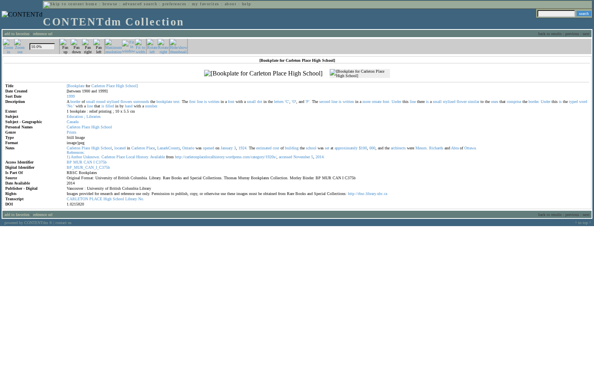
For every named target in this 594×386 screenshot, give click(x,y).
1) (68, 157)
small (90, 101)
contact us (63, 222)
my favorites (205, 4)
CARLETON (77, 199)
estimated (264, 148)
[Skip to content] (64, 4)
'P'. (308, 101)
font (231, 101)
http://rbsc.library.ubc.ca (367, 193)
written (213, 101)
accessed (285, 157)
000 (372, 148)
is (205, 101)
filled (109, 106)
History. (142, 157)
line (200, 101)
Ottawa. (470, 148)
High (120, 86)
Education (75, 116)
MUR (77, 162)
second (324, 101)
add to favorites (16, 33)
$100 (363, 148)
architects (398, 148)
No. (141, 199)
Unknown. (91, 157)
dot (259, 101)
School (106, 127)
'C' (287, 101)
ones (494, 101)
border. (534, 101)
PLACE (95, 199)
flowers (126, 101)
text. (177, 101)
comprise (514, 101)
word (583, 101)
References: (76, 152)
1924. (243, 148)
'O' (294, 101)
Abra (455, 148)
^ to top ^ (583, 222)
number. (151, 106)
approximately (346, 148)
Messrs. (421, 148)
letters (279, 101)
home (91, 4)
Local (130, 157)
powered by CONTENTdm (28, 222)
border (75, 101)
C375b (101, 162)
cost (276, 148)
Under (396, 101)
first (192, 101)
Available (157, 157)
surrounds (141, 101)
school (311, 148)
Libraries (93, 116)
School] (131, 86)
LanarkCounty (168, 148)
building (292, 148)
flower (462, 101)
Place (110, 86)
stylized (113, 101)
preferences (174, 4)
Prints (71, 132)
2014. (320, 157)
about (230, 4)
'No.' (70, 106)
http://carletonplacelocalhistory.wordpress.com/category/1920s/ (225, 157)
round (100, 101)
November (301, 157)
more (366, 101)
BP (69, 162)
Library (131, 199)
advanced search (140, 4)
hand (129, 106)
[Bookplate (75, 86)
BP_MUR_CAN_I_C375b (88, 167)
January (227, 148)
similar (473, 101)
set (327, 148)
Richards (436, 148)
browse (110, 4)
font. (386, 101)
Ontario (188, 148)
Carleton (98, 86)
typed (573, 101)
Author (76, 157)
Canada (72, 122)
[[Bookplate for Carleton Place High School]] (263, 73)
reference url (43, 33)
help (246, 4)
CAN (88, 162)
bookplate (164, 101)
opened (208, 148)
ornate (376, 101)
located (120, 148)
